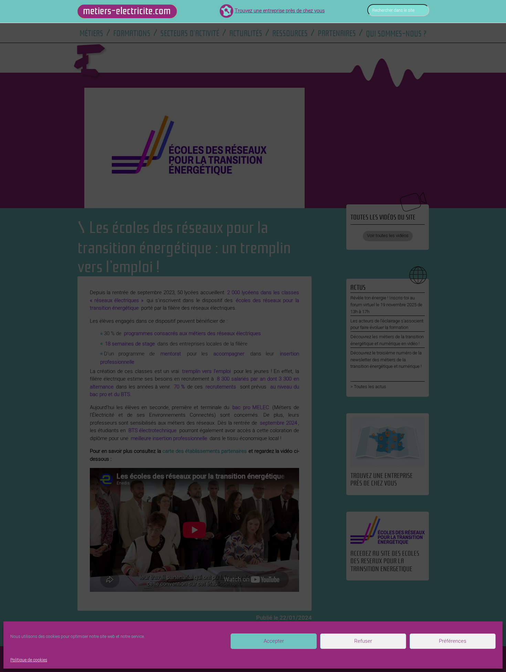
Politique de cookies (28, 660)
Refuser (363, 641)
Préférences (452, 641)
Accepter (274, 641)
